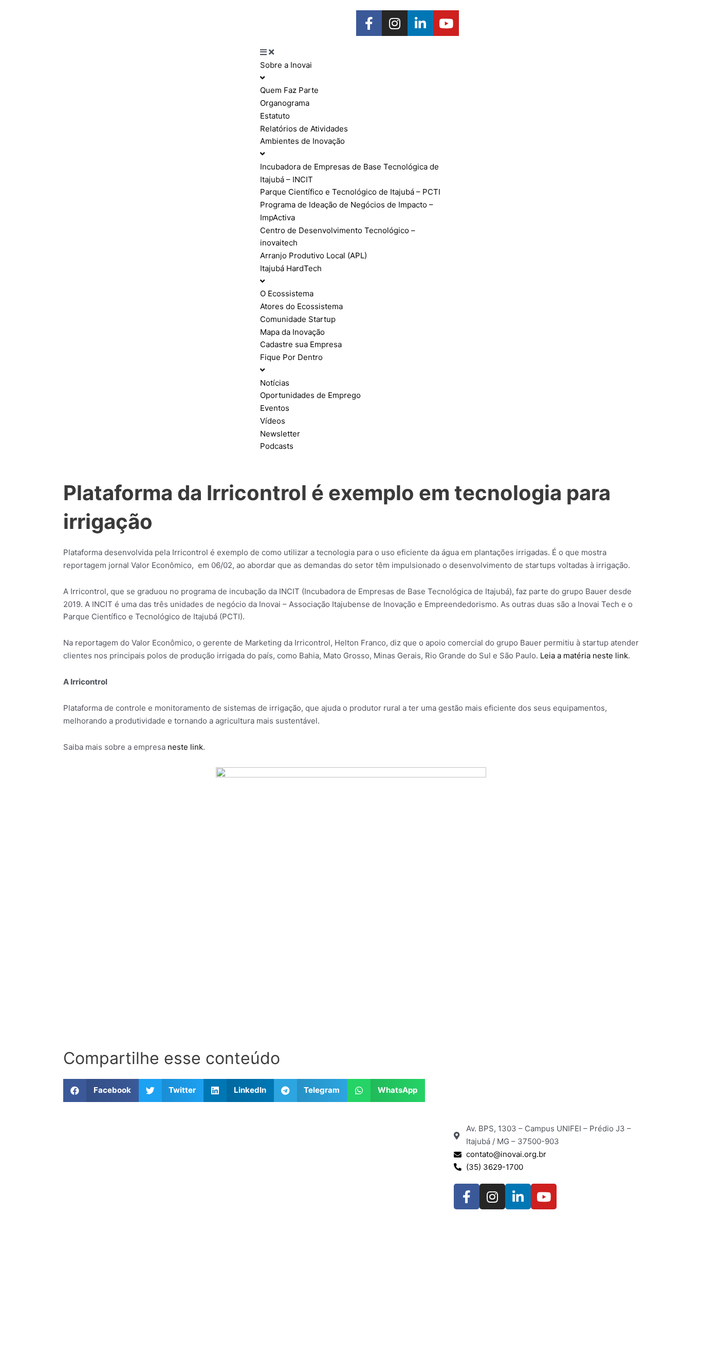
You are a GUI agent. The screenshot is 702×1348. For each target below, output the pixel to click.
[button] (101, 1090)
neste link (185, 747)
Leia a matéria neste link (584, 655)
